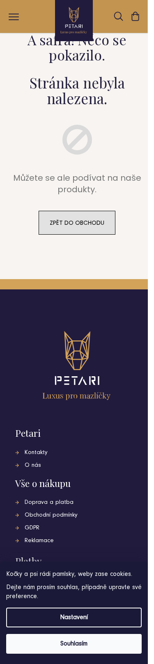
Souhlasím (73, 644)
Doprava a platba (49, 502)
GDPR (32, 528)
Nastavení (74, 617)
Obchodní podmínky (51, 515)
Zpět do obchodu (77, 223)
